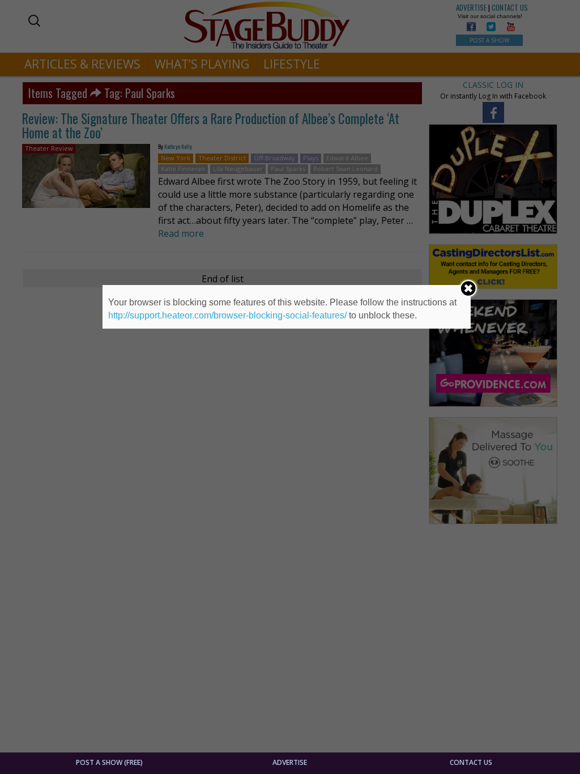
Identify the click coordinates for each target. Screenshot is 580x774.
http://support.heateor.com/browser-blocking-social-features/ (227, 315)
